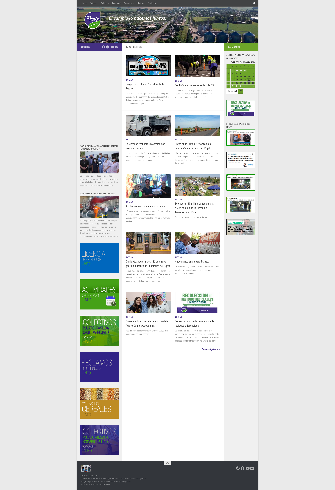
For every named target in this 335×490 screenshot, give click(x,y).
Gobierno (105, 3)
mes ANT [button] (233, 91)
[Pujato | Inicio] (92, 20)
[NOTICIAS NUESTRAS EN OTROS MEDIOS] (240, 145)
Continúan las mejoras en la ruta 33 (194, 85)
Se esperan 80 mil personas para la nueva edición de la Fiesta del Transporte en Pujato (194, 208)
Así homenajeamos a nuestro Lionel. (146, 206)
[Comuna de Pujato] (107, 47)
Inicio (82, 3)
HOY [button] (240, 91)
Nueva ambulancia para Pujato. (192, 261)
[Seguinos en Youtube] (112, 47)
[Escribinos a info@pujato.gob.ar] (116, 47)
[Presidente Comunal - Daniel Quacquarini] (103, 47)
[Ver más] (99, 217)
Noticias (141, 3)
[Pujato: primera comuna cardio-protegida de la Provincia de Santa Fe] (99, 173)
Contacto (152, 3)
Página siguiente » (211, 349)
